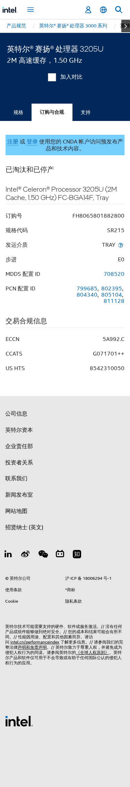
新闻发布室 (19, 494)
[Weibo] (26, 555)
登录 (32, 141)
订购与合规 (52, 112)
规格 (18, 112)
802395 (111, 288)
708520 (114, 274)
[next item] (125, 26)
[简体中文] (103, 9)
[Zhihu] (77, 555)
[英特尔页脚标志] (19, 720)
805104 (111, 294)
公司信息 (16, 413)
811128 (114, 301)
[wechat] (43, 555)
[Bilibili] (60, 555)
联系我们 (16, 478)
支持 (85, 112)
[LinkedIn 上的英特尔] (8, 555)
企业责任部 (19, 446)
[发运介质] (120, 245)
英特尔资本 (19, 430)
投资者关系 (19, 462)
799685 (87, 288)
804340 (87, 294)
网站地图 (16, 511)
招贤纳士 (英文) (24, 527)
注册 (12, 141)
